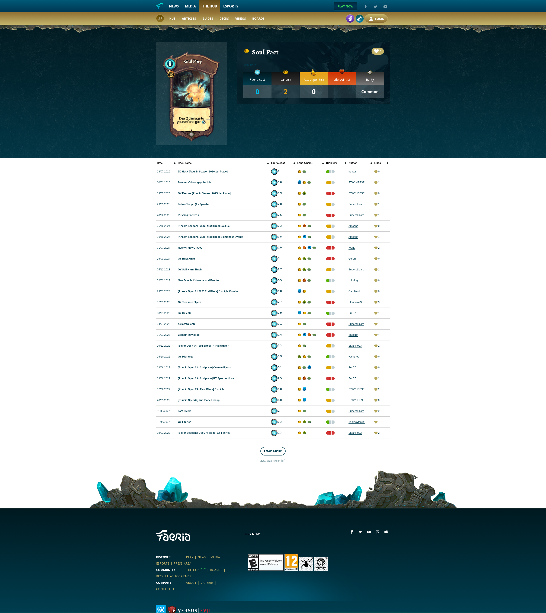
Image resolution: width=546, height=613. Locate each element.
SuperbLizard (356, 204)
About (191, 583)
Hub (172, 18)
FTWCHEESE (356, 182)
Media (190, 6)
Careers (207, 583)
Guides (207, 18)
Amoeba (353, 226)
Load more (273, 451)
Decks (224, 18)
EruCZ (352, 313)
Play (189, 557)
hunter (352, 171)
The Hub (209, 6)
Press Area (182, 563)
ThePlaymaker (357, 421)
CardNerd (354, 291)
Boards (258, 18)
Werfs (352, 247)
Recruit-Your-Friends (173, 576)
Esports (230, 6)
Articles (189, 18)
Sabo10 (353, 334)
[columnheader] (166, 163)
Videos (240, 18)
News (174, 6)
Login (379, 19)
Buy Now (252, 534)
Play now (345, 6)
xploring (353, 280)
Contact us (166, 589)
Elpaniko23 (355, 302)
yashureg (354, 356)
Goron (352, 258)
